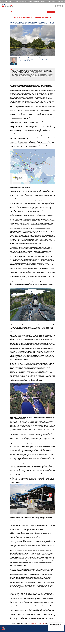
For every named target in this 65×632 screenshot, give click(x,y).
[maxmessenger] (56, 6)
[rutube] (60, 6)
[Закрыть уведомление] (63, 623)
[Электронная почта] (62, 6)
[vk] (58, 6)
